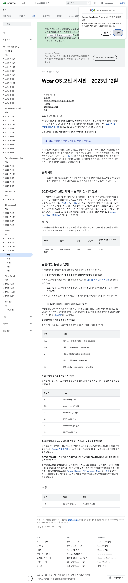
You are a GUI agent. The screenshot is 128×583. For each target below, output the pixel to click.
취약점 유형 (65, 203)
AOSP (44, 72)
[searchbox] (17, 24)
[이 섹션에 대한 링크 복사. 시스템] (51, 222)
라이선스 (71, 575)
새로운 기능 (7, 16)
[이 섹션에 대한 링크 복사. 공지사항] (55, 172)
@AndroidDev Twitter (75, 546)
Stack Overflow (104, 562)
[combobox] (78, 3)
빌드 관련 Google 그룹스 (76, 562)
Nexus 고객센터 (103, 550)
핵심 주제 (46, 16)
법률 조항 (61, 575)
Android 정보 (42, 575)
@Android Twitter (74, 542)
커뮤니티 (52, 575)
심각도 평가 (69, 156)
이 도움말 (58, 315)
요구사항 (40, 546)
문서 (23, 3)
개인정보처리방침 (83, 575)
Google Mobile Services (107, 558)
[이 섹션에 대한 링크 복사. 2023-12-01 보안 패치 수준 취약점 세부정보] (99, 191)
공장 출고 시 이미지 (44, 558)
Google (70, 471)
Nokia (98, 471)
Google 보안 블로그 (74, 554)
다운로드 (40, 550)
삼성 (108, 471)
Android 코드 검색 (42, 3)
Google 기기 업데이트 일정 (98, 280)
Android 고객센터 (104, 542)
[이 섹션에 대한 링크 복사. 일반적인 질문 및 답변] (71, 264)
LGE (84, 471)
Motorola (91, 471)
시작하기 (22, 16)
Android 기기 (74, 16)
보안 (34, 16)
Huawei (77, 471)
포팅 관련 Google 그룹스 (76, 566)
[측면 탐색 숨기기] (30, 578)
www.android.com (105, 554)
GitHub (39, 566)
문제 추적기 (102, 566)
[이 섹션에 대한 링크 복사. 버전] (49, 487)
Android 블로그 (73, 550)
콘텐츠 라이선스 (73, 520)
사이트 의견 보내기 (45, 579)
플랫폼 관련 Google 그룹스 (77, 558)
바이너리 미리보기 (43, 554)
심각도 (74, 203)
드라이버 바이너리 (43, 562)
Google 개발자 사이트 (61, 449)
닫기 (106, 32)
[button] (15, 40)
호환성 (59, 16)
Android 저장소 (42, 542)
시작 (118, 32)
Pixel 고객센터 (103, 546)
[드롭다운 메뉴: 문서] (28, 3)
